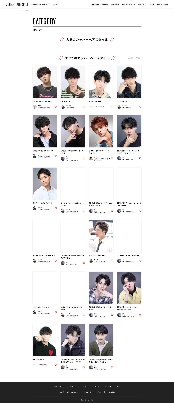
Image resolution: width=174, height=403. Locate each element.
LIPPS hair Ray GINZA (44, 157)
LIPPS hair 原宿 (70, 107)
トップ (20, 10)
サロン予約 (95, 4)
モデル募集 (111, 392)
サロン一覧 (87, 392)
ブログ (151, 4)
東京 (67, 159)
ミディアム (85, 386)
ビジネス (108, 386)
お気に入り (142, 4)
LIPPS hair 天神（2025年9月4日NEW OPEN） (102, 159)
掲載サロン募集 (162, 4)
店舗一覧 (105, 4)
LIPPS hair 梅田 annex (44, 107)
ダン (95, 157)
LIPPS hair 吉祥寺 (99, 106)
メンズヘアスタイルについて (69, 392)
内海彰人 (40, 106)
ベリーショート (59, 386)
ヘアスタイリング (128, 4)
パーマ (97, 386)
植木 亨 (40, 155)
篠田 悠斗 (68, 106)
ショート (73, 386)
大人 (118, 386)
